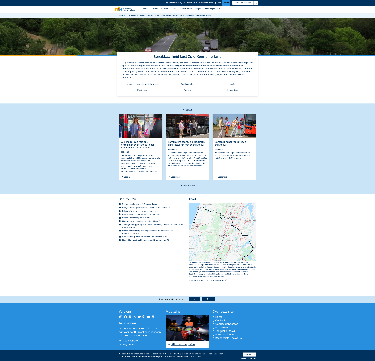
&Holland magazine (183, 344)
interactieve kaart (218, 280)
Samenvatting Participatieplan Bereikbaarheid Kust (144, 236)
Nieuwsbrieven (130, 340)
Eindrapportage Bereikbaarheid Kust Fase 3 (141, 221)
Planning (187, 90)
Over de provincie (212, 9)
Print (219, 2)
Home (145, 9)
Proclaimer (221, 327)
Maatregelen (142, 90)
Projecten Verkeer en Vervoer (166, 15)
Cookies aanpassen (226, 324)
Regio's (198, 9)
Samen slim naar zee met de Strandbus (142, 84)
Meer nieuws (189, 185)
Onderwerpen (186, 9)
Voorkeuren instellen (248, 358)
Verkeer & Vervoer (146, 15)
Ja (194, 299)
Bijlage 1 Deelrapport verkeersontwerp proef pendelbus (146, 207)
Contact (226, 3)
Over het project (187, 84)
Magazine (128, 344)
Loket (174, 9)
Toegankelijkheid (225, 331)
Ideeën (232, 84)
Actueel (154, 9)
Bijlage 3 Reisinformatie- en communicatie (140, 214)
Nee (208, 299)
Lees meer (128, 177)
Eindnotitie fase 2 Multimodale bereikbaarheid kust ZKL (145, 240)
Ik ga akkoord (249, 354)
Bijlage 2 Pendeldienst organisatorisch (139, 211)
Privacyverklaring (225, 334)
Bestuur (164, 9)
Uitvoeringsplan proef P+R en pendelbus (139, 204)
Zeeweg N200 (232, 90)
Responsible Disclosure (228, 338)
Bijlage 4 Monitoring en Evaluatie (136, 218)
